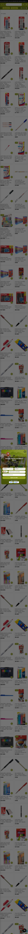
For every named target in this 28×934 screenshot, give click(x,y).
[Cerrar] (25, 451)
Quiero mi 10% (14, 477)
